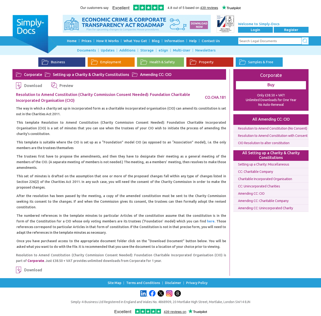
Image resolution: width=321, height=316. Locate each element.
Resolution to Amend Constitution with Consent (273, 136)
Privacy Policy (196, 282)
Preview (66, 85)
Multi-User (181, 50)
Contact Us (211, 40)
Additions (127, 50)
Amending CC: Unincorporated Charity (265, 208)
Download (33, 85)
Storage (147, 50)
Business (58, 62)
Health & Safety (162, 62)
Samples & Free (260, 62)
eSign (163, 50)
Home (72, 40)
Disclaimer (173, 282)
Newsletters (205, 50)
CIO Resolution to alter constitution (264, 143)
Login (255, 30)
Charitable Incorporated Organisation (265, 179)
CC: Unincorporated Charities (259, 186)
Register (291, 30)
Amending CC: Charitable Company (263, 201)
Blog (156, 40)
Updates (107, 50)
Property (206, 62)
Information (174, 40)
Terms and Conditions (143, 282)
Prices (86, 40)
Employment (110, 62)
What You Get (135, 40)
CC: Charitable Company (255, 172)
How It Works (107, 40)
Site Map (114, 282)
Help (193, 40)
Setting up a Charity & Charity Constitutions (91, 74)
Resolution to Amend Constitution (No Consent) (272, 128)
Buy (270, 84)
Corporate (33, 74)
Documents (86, 50)
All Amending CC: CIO (271, 119)
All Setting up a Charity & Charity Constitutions (271, 155)
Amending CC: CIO (156, 74)
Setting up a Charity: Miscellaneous (263, 164)
